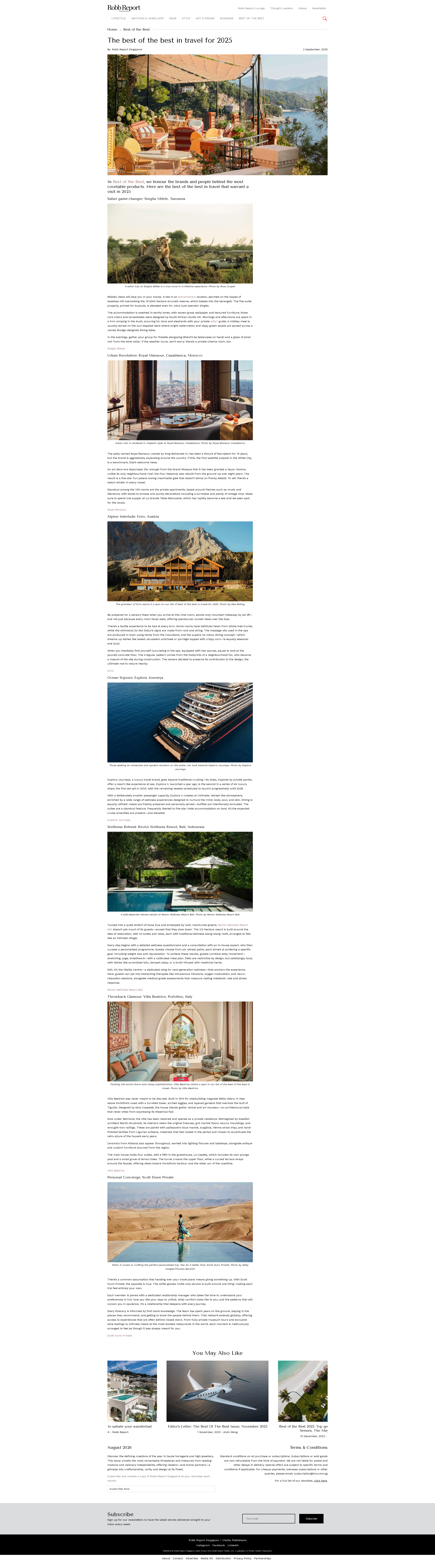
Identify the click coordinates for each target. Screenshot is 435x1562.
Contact (178, 1558)
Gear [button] (172, 18)
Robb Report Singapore (127, 49)
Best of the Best (128, 181)
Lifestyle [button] (118, 18)
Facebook (218, 1545)
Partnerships (262, 1558)
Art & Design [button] (205, 18)
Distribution (223, 1558)
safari (214, 321)
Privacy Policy (242, 1558)
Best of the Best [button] (252, 18)
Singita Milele (116, 348)
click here (320, 1480)
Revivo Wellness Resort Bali (125, 989)
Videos (302, 8)
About (166, 1558)
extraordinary (187, 296)
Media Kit (207, 1558)
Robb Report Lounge (251, 8)
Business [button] (226, 18)
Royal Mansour (117, 509)
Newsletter (319, 8)
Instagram (203, 1545)
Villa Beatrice (116, 1170)
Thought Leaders (281, 8)
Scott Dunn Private (119, 1335)
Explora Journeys (118, 820)
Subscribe (311, 1518)
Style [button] (186, 18)
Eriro (110, 670)
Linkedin (233, 1545)
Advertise (192, 1558)
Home (112, 29)
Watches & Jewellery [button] (147, 18)
